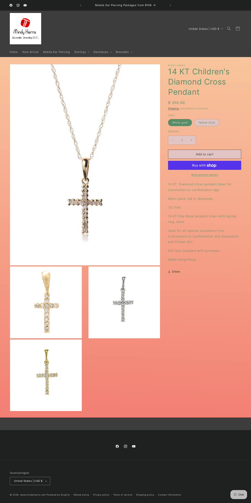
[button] (81, 52)
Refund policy (81, 494)
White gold (180, 122)
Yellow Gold (206, 122)
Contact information (169, 494)
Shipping (173, 108)
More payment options (204, 174)
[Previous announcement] (80, 5)
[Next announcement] (170, 5)
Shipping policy (145, 494)
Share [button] (176, 271)
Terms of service (122, 494)
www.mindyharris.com (33, 494)
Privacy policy (101, 494)
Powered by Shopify (58, 494)
